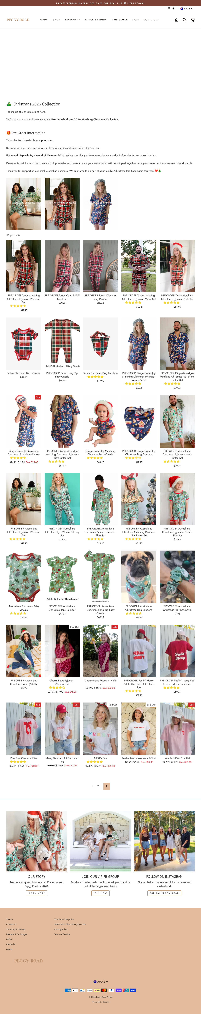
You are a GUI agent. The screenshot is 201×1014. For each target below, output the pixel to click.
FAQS (9, 939)
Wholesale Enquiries (64, 919)
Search (9, 919)
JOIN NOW (100, 893)
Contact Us (11, 924)
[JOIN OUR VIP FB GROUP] (100, 841)
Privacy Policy (60, 929)
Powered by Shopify (100, 1001)
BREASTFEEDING (96, 19)
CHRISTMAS (120, 19)
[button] (18, 306)
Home (44, 19)
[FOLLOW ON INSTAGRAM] (164, 841)
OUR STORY (151, 19)
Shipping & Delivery (15, 929)
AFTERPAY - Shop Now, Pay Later (70, 924)
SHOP (56, 19)
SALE (135, 19)
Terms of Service (62, 934)
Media (9, 949)
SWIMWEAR (72, 19)
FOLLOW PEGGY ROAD (164, 893)
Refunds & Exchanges (16, 934)
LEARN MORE (36, 893)
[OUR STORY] (36, 841)
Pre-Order (11, 944)
